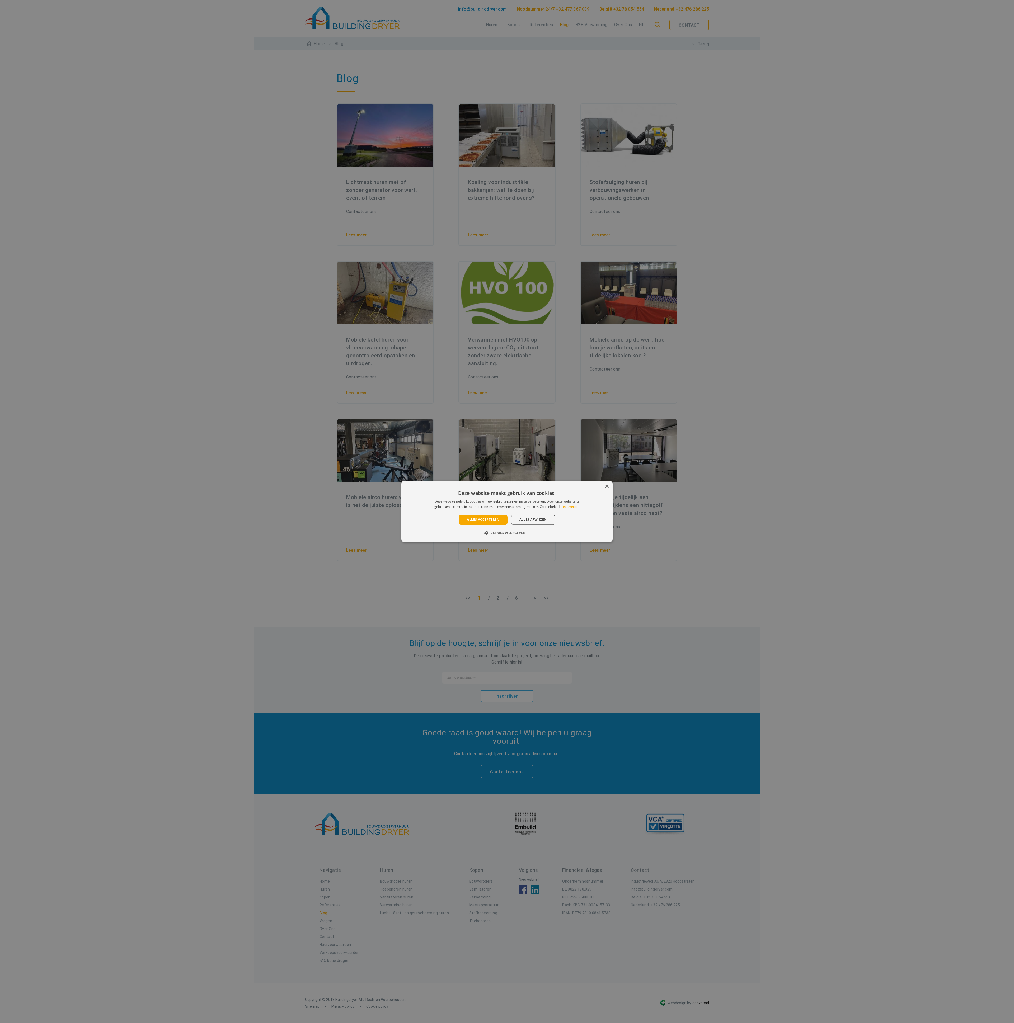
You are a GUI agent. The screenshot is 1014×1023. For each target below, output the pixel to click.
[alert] (507, 511)
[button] (507, 533)
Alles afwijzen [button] (533, 519)
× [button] (607, 487)
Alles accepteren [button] (483, 519)
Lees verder (570, 507)
